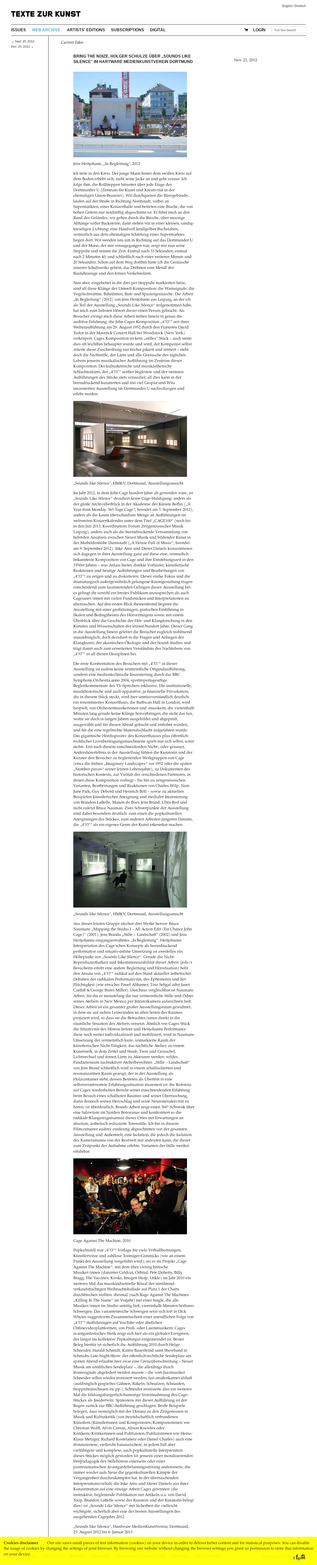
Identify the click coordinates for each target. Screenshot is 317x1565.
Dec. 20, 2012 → (22, 46)
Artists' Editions (86, 30)
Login (259, 30)
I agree (299, 1558)
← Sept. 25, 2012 (22, 41)
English (287, 6)
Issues (18, 30)
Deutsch (300, 6)
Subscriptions (127, 30)
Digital (158, 30)
